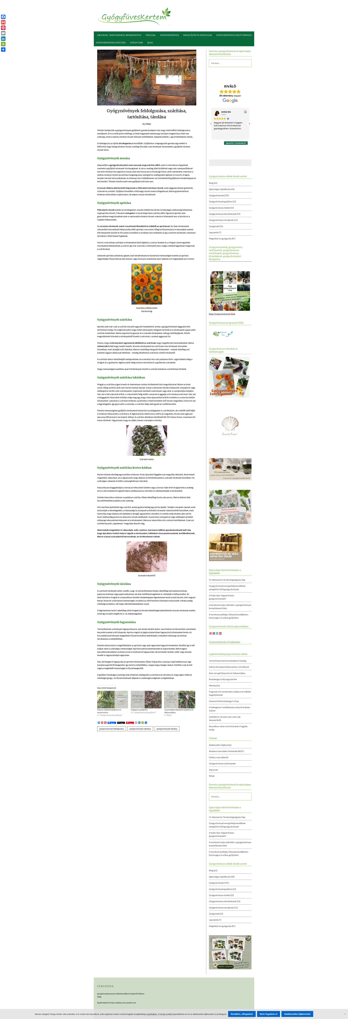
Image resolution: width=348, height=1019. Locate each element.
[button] (249, 124)
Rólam (212, 776)
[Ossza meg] (3, 49)
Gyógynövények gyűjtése (111, 42)
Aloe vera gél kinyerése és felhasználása (227, 673)
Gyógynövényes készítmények (234, 35)
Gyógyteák (136, 42)
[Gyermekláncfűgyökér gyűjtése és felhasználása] (179, 699)
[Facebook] (3, 17)
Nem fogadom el (268, 1014)
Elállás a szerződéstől (218, 757)
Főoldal (151, 35)
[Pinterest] (3, 27)
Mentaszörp (214, 685)
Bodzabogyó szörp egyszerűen (223, 679)
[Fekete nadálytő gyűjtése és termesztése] (112, 699)
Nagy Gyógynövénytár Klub (222, 314)
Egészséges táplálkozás (219, 189)
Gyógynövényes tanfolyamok (222, 763)
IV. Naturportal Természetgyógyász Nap (227, 580)
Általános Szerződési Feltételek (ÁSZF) (226, 751)
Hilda (148, 123)
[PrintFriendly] (3, 44)
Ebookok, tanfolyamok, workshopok (119, 35)
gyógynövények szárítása (140, 729)
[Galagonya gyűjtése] (146, 699)
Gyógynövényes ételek (219, 208)
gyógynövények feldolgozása (111, 729)
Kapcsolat (213, 770)
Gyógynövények (169, 35)
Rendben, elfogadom (242, 1014)
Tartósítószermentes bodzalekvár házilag (227, 661)
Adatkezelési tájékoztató (220, 745)
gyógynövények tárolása (167, 729)
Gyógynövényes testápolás (221, 220)
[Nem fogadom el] (344, 1014)
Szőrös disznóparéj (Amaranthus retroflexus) (229, 667)
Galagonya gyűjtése (139, 709)
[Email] (3, 33)
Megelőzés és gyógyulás (197, 35)
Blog (150, 42)
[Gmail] (3, 22)
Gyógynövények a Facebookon (224, 641)
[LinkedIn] (3, 38)
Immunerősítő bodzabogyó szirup (224, 701)
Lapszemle (213, 232)
